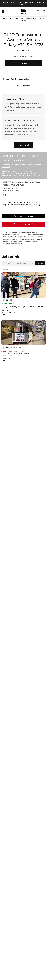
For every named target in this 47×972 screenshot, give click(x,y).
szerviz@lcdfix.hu (8, 312)
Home (5, 18)
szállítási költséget (31, 54)
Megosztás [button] (25, 86)
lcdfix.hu (4, 314)
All (10, 18)
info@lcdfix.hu (6, 358)
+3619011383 (6, 310)
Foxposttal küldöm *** (23, 224)
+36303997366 (7, 356)
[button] (3, 11)
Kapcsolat (23, 145)
